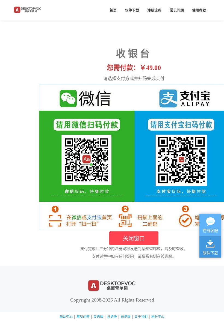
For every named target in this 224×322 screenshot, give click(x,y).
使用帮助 (199, 10)
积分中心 (157, 317)
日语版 (112, 317)
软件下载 (132, 10)
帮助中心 (66, 317)
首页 (113, 10)
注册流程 (154, 10)
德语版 (126, 317)
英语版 (98, 317)
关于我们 (141, 317)
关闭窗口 (134, 238)
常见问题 (177, 10)
